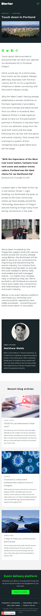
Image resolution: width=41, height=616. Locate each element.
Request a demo (20, 592)
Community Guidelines (11, 603)
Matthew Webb (14, 348)
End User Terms (13, 605)
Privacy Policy (29, 605)
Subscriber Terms (30, 603)
